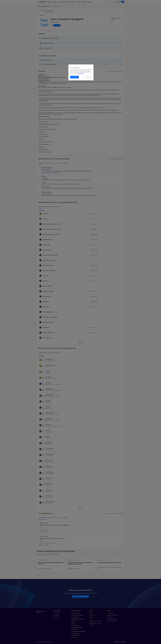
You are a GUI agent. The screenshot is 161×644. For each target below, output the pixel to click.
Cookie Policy (80, 73)
